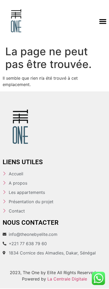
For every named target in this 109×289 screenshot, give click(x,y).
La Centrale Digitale (67, 279)
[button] (102, 21)
